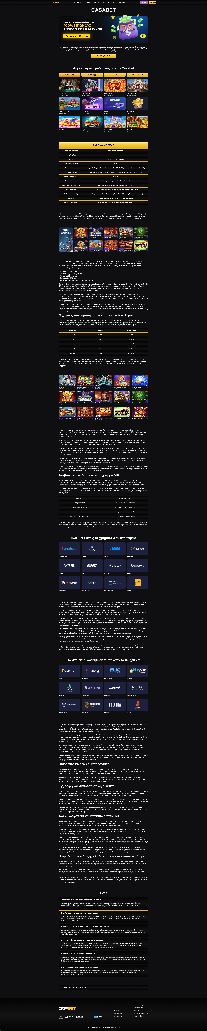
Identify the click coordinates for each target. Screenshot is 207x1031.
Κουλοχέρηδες (136, 74)
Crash (113, 74)
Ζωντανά (91, 74)
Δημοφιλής (68, 74)
